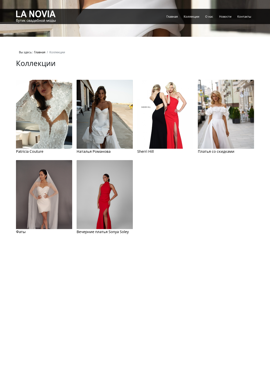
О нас (209, 17)
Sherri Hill (145, 151)
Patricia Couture (29, 151)
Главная (172, 17)
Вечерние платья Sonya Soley (103, 231)
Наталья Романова (94, 151)
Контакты (244, 17)
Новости (225, 17)
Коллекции (191, 17)
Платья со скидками (216, 151)
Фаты (21, 231)
